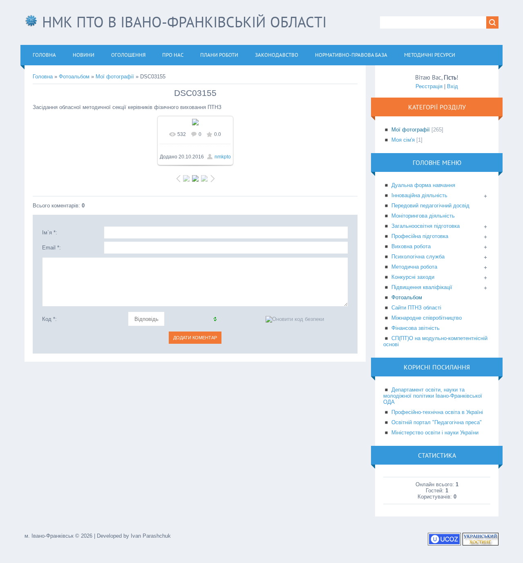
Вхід (452, 86)
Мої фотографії (115, 76)
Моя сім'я (403, 140)
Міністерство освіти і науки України (434, 432)
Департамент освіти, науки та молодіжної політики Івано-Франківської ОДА (432, 396)
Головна (43, 76)
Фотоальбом (74, 76)
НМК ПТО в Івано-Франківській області (182, 21)
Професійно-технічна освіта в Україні (437, 412)
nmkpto (223, 157)
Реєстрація (429, 86)
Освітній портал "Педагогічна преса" (436, 422)
